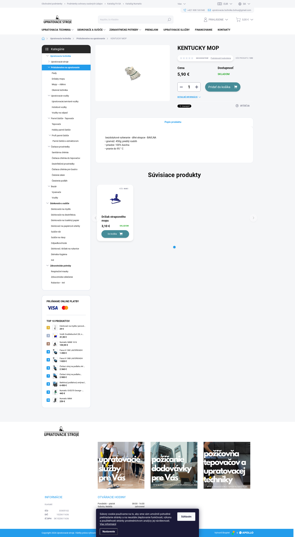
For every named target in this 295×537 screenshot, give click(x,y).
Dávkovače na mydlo (61, 209)
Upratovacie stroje (59, 62)
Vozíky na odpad (60, 112)
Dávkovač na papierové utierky (65, 226)
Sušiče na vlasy (58, 237)
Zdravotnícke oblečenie (62, 277)
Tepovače (56, 124)
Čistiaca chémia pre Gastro (64, 169)
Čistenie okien (58, 175)
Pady (54, 73)
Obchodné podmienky (52, 3)
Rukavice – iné (58, 282)
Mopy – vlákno (59, 84)
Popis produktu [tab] (173, 122)
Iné (52, 260)
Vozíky (55, 197)
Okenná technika (60, 90)
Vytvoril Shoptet (222, 532)
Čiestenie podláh (59, 181)
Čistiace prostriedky (60, 146)
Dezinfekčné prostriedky (63, 164)
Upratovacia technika (60, 56)
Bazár (54, 186)
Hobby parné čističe (61, 130)
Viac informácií (108, 524)
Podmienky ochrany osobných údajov (85, 3)
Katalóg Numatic (134, 3)
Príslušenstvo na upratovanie (65, 67)
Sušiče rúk (56, 231)
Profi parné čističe (60, 135)
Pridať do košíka (219, 87)
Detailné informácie (187, 97)
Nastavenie (108, 531)
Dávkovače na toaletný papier (65, 220)
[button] (174, 247)
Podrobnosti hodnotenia (221, 58)
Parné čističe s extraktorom (66, 141)
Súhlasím (186, 516)
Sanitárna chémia (60, 152)
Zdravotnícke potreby (60, 265)
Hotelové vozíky (59, 107)
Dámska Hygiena (59, 254)
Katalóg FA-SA (114, 3)
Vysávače (56, 192)
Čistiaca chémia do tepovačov (66, 158)
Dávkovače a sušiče (59, 203)
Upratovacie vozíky (60, 96)
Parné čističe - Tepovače (62, 118)
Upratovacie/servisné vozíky (65, 101)
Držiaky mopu (58, 79)
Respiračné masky (59, 271)
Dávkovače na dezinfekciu (63, 215)
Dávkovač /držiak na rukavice (65, 248)
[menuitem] (58, 29)
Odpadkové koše (59, 243)
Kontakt (48, 504)
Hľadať (169, 19)
